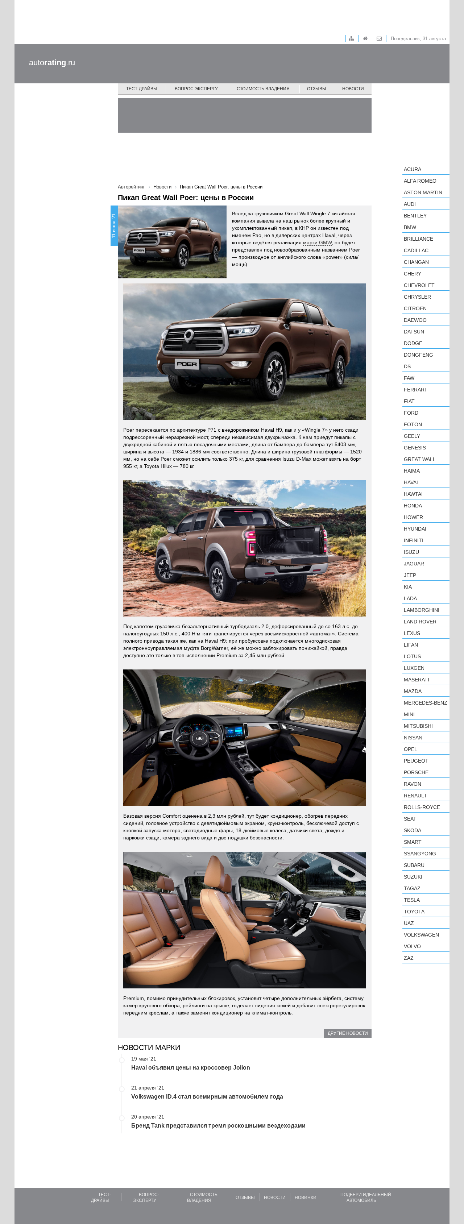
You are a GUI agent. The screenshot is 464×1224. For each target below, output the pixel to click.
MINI (409, 714)
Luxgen (414, 668)
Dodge (413, 343)
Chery (412, 274)
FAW (409, 378)
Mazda (413, 691)
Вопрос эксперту (196, 88)
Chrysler (417, 297)
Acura (412, 169)
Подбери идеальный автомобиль (365, 1197)
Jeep (410, 575)
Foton (413, 424)
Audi (410, 204)
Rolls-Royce (422, 807)
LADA (410, 598)
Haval (411, 482)
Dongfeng (418, 355)
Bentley (415, 216)
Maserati (416, 679)
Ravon (412, 784)
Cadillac (416, 250)
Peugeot (416, 761)
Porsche (416, 772)
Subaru (414, 865)
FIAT (409, 401)
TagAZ (412, 888)
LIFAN (411, 645)
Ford (411, 413)
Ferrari (415, 390)
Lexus (412, 633)
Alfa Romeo (420, 181)
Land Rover (420, 622)
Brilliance (418, 239)
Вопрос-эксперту (146, 1197)
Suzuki (413, 877)
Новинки (305, 1197)
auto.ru (52, 62)
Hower (413, 517)
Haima (412, 471)
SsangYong (420, 853)
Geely (412, 436)
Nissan (413, 737)
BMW (410, 227)
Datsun (414, 332)
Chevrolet (419, 285)
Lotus (412, 656)
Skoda (412, 830)
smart (413, 842)
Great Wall (420, 459)
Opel (410, 749)
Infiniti (413, 540)
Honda (413, 506)
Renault (415, 795)
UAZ (409, 923)
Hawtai (413, 494)
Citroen (415, 308)
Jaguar (414, 564)
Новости (353, 88)
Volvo (412, 946)
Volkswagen (421, 935)
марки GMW (317, 242)
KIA (408, 587)
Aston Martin (423, 192)
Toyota (414, 911)
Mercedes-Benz (425, 703)
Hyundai (415, 529)
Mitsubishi (418, 726)
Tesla (412, 900)
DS (407, 366)
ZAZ (409, 958)
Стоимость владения (263, 88)
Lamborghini (421, 610)
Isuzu (411, 552)
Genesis (415, 448)
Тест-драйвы (141, 88)
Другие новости (348, 1033)
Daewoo (415, 320)
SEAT (410, 819)
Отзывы (316, 88)
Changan (416, 262)
